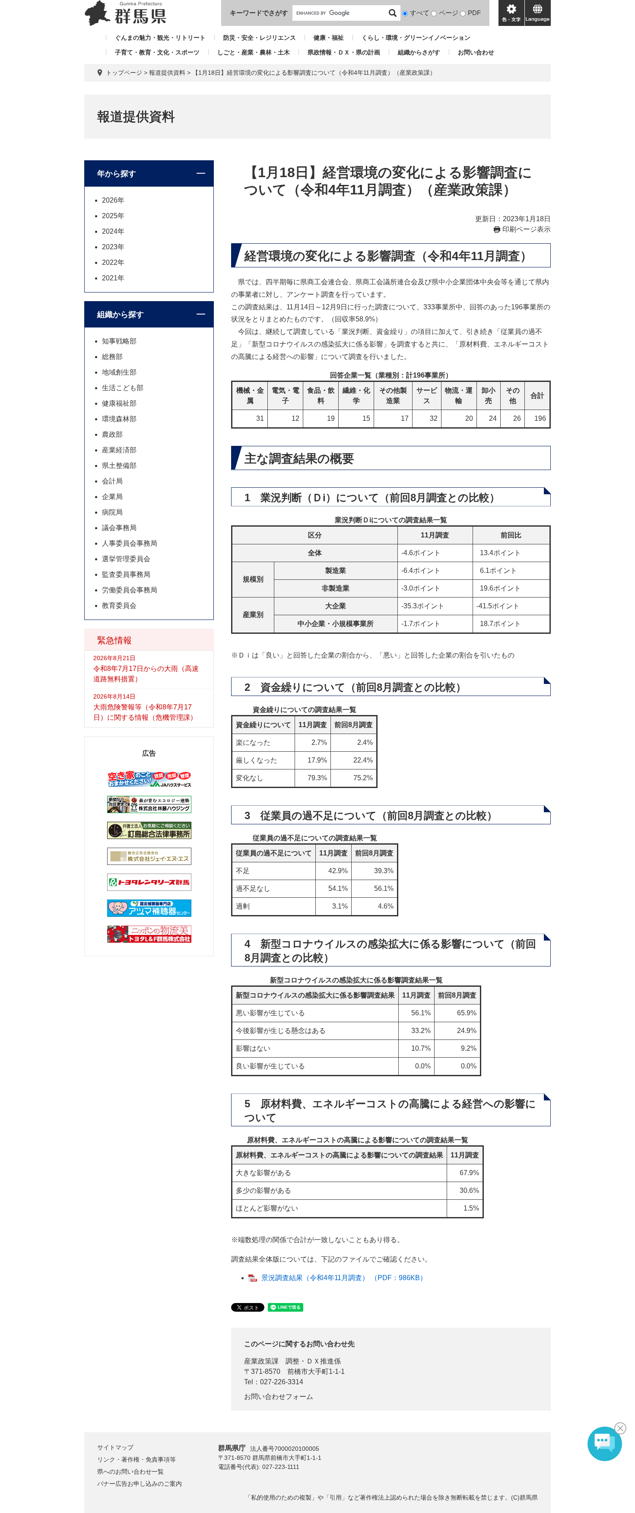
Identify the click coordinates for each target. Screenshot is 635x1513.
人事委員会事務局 (129, 543)
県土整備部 (119, 465)
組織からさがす (419, 52)
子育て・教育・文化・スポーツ (157, 52)
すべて (419, 12)
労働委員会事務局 (129, 590)
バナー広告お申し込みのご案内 (139, 1483)
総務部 (112, 356)
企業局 (112, 496)
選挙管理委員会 (126, 559)
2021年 (113, 278)
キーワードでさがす (259, 12)
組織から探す (120, 314)
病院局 (112, 512)
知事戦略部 (119, 341)
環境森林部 (119, 419)
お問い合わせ (476, 52)
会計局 (112, 481)
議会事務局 (119, 527)
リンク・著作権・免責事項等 (136, 1459)
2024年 (113, 231)
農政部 (112, 434)
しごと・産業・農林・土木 (253, 52)
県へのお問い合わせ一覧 (130, 1471)
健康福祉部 (119, 403)
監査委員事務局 (126, 574)
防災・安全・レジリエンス (259, 38)
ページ (448, 12)
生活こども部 (122, 387)
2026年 (113, 200)
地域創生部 (119, 372)
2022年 (113, 262)
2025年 (113, 215)
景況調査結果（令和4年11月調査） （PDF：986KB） (344, 1277)
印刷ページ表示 (526, 229)
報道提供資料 (167, 72)
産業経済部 (119, 450)
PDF (474, 12)
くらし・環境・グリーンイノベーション (416, 38)
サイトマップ (115, 1447)
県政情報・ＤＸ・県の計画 (344, 52)
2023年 (113, 247)
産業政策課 (261, 1361)
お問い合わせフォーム (278, 1396)
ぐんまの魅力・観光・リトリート (160, 38)
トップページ (124, 72)
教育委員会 (119, 605)
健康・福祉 (329, 38)
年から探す (116, 173)
